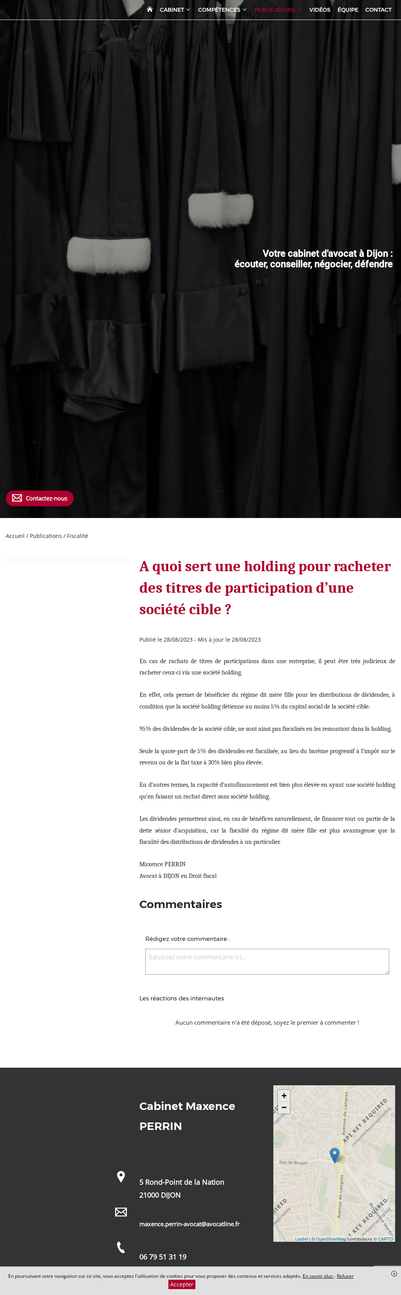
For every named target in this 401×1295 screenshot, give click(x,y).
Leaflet (301, 1239)
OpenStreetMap (331, 1239)
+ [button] (284, 1096)
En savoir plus (318, 1276)
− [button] (284, 1107)
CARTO (385, 1239)
